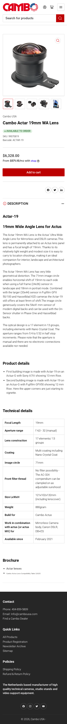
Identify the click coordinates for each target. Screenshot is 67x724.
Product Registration (15, 641)
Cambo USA (10, 116)
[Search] (60, 18)
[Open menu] (60, 7)
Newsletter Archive (14, 646)
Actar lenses (14, 568)
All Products (10, 637)
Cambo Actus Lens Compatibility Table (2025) (23, 573)
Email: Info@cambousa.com (20, 614)
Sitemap (8, 650)
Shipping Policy (12, 669)
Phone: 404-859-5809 (15, 609)
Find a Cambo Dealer (15, 618)
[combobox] (33, 18)
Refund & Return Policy (16, 674)
